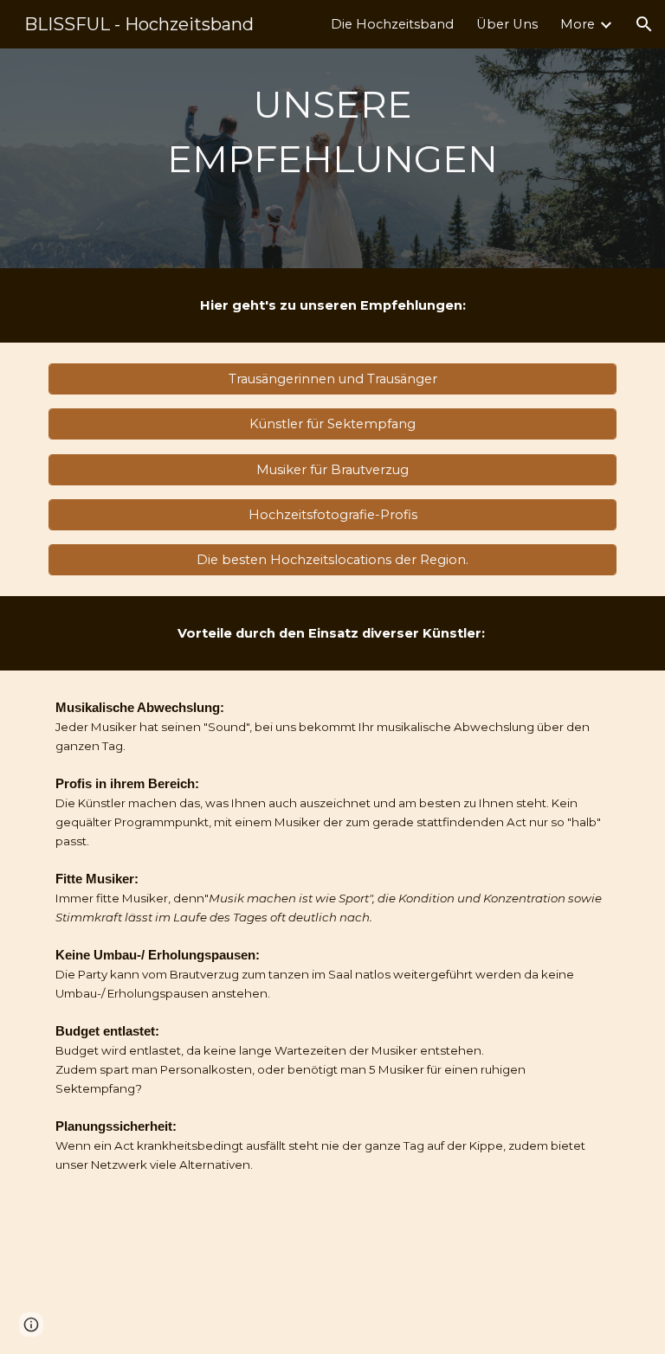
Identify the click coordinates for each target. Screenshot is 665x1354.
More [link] (577, 24)
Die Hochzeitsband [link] (392, 24)
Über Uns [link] (507, 24)
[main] (332, 158)
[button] (644, 24)
